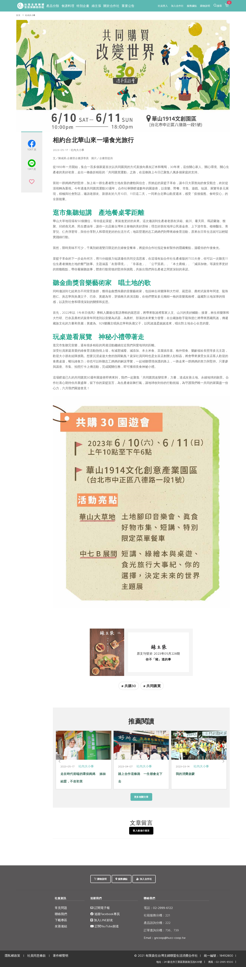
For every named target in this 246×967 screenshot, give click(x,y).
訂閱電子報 (101, 907)
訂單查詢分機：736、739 (161, 930)
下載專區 (61, 920)
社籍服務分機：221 (157, 915)
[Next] (223, 761)
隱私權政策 (12, 955)
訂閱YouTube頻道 (106, 926)
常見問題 (61, 907)
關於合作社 (111, 5)
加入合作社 (177, 5)
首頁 (18, 15)
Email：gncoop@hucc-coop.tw (165, 937)
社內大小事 (30, 15)
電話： (148, 907)
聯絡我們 (61, 914)
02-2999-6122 (158, 907)
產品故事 (200, 766)
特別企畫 (82, 5)
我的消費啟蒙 (70, 773)
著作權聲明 (60, 955)
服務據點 (192, 5)
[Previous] (59, 761)
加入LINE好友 (103, 920)
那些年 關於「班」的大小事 (139, 773)
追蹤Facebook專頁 (106, 914)
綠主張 (96, 5)
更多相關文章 (141, 796)
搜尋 (219, 5)
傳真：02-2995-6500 (220, 961)
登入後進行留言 (141, 830)
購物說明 (205, 5)
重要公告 (128, 5)
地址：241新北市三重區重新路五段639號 (179, 961)
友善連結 (61, 926)
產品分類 (52, 5)
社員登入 (163, 5)
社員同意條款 (36, 955)
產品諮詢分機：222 (157, 922)
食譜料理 (68, 5)
